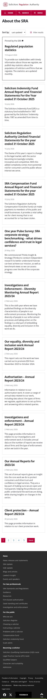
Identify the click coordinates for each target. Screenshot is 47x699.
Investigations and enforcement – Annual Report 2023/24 (19, 420)
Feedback (23, 695)
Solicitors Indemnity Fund (13, 639)
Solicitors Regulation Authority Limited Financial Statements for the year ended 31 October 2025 (22, 138)
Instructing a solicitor (11, 628)
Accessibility (39, 678)
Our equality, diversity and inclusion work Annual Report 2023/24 (22, 345)
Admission (7, 667)
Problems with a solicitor (13, 631)
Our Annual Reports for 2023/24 (20, 463)
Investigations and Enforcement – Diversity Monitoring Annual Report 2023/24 (22, 290)
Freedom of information (10, 678)
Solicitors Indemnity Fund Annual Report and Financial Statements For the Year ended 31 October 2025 (23, 93)
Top (41, 697)
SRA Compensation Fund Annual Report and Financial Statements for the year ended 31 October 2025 (23, 188)
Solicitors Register (10, 620)
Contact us (5, 682)
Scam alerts (7, 643)
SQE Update (8, 568)
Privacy (30, 678)
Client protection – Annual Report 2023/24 (22, 512)
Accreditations (7, 685)
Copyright (23, 678)
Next (31, 540)
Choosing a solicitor (11, 624)
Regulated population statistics (19, 48)
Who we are (8, 617)
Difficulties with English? (19, 682)
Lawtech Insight (9, 575)
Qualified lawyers (10, 660)
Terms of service (34, 682)
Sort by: (5, 32)
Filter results (38, 32)
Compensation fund (11, 635)
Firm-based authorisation (13, 600)
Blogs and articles (10, 571)
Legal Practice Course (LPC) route (16, 656)
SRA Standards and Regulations (16, 588)
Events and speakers (11, 579)
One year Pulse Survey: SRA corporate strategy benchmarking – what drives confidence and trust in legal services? (23, 238)
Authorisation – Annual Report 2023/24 (20, 378)
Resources (7, 596)
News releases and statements (15, 560)
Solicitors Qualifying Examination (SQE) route (21, 652)
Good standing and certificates (15, 603)
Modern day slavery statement (23, 685)
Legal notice (6, 689)
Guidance (7, 592)
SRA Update (8, 564)
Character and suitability (13, 663)
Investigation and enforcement (15, 607)
